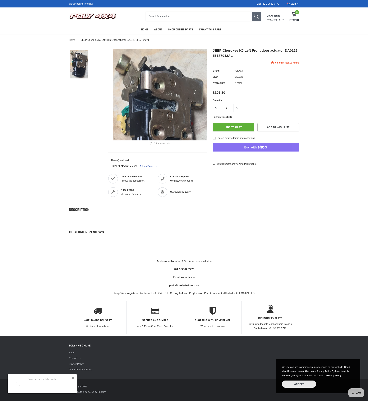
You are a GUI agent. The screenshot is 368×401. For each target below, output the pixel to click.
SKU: (216, 76)
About (158, 30)
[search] (256, 16)
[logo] (93, 16)
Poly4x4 (238, 70)
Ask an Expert (147, 166)
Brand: (216, 70)
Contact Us (74, 358)
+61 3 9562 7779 (124, 166)
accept (299, 384)
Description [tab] (79, 209)
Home (144, 30)
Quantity (217, 100)
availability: (219, 83)
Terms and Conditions (80, 369)
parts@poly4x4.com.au (81, 4)
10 (218, 163)
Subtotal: (217, 117)
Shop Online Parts (180, 30)
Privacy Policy (76, 364)
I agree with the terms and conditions (235, 138)
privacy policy (333, 375)
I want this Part (210, 30)
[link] (79, 64)
